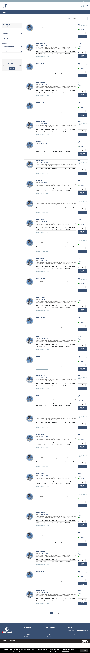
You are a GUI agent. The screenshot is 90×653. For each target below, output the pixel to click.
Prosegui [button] (84, 650)
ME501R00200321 (40, 180)
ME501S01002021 (40, 434)
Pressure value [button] (5, 41)
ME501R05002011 (40, 141)
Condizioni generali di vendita (29, 630)
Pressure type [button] (5, 33)
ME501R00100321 (40, 219)
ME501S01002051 (40, 82)
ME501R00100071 (40, 493)
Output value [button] (5, 38)
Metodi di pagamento (50, 632)
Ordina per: (68, 18)
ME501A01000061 (40, 473)
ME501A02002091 (40, 590)
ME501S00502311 (40, 395)
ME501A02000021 (40, 317)
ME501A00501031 (40, 102)
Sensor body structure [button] (7, 35)
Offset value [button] (4, 43)
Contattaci (12, 68)
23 (60, 613)
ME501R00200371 (40, 63)
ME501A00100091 (40, 512)
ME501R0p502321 (40, 454)
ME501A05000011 (40, 356)
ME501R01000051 (40, 258)
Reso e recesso (49, 636)
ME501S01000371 (40, 200)
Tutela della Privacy (27, 634)
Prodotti (83, 12)
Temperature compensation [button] (8, 46)
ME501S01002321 (40, 43)
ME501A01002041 (40, 532)
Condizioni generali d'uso (28, 632)
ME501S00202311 (40, 571)
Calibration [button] (4, 51)
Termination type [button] (6, 48)
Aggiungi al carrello (82, 37)
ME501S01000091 (40, 551)
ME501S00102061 (40, 415)
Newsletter (86, 1)
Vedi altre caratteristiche (42, 36)
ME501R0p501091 (40, 297)
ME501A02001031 (40, 24)
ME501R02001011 (40, 121)
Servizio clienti (48, 630)
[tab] (12, 33)
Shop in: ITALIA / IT (6, 1)
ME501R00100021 (40, 160)
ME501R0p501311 (40, 375)
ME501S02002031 (40, 336)
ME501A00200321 (40, 278)
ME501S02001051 (40, 239)
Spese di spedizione (50, 634)
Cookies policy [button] (65, 651)
